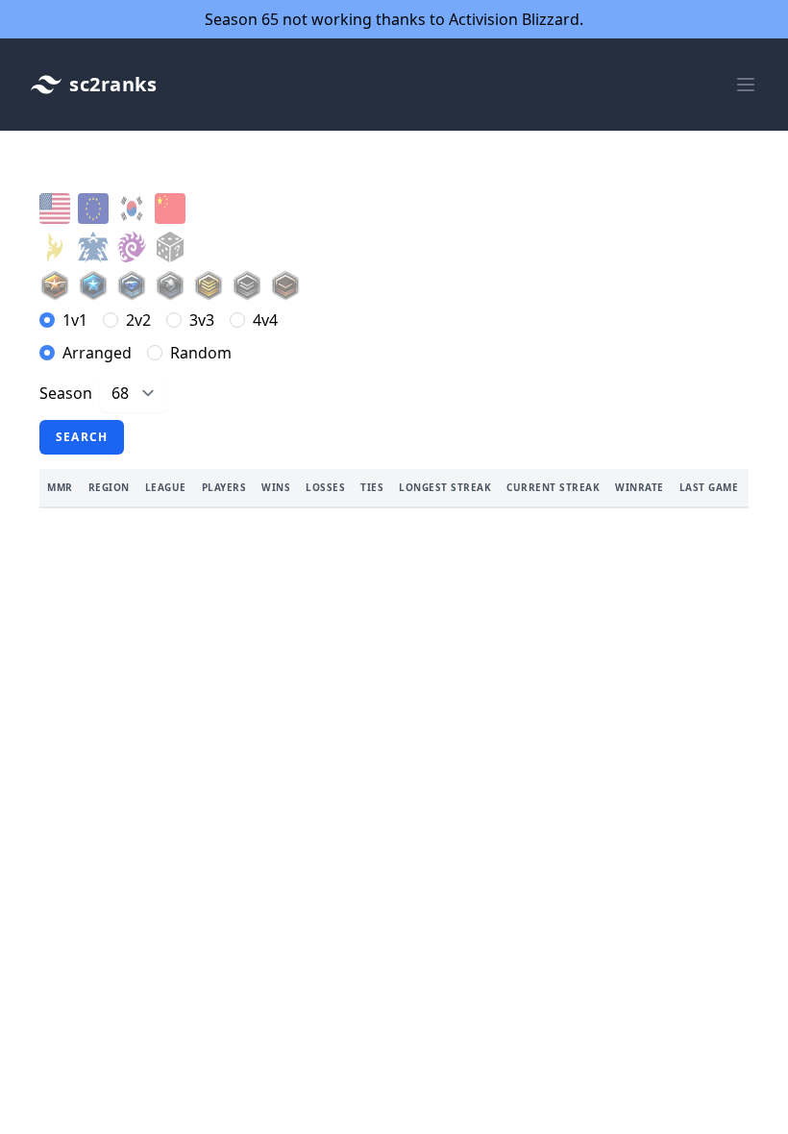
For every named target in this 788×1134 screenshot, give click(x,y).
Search (82, 437)
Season (65, 393)
